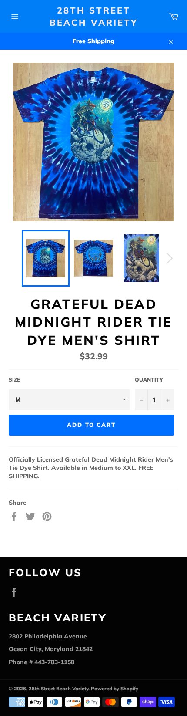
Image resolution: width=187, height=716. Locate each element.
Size (14, 379)
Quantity (149, 379)
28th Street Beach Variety (94, 16)
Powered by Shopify (114, 689)
